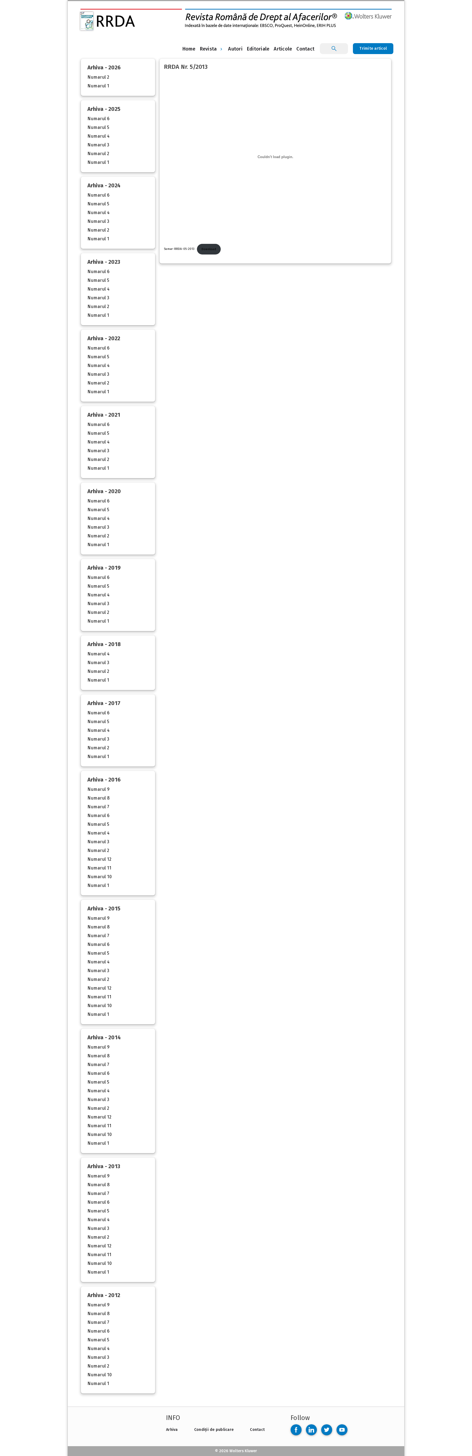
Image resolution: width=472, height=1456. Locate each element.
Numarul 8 (98, 798)
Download (209, 249)
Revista (208, 49)
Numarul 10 (99, 876)
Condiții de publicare (214, 1429)
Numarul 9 (98, 789)
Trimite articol (373, 48)
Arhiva (172, 1429)
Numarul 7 (98, 806)
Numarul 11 (99, 868)
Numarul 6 (98, 118)
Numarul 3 (98, 144)
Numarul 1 (98, 85)
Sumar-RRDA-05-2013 (179, 249)
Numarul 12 (99, 859)
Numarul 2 (98, 77)
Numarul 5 (98, 127)
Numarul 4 (98, 136)
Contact (257, 1429)
